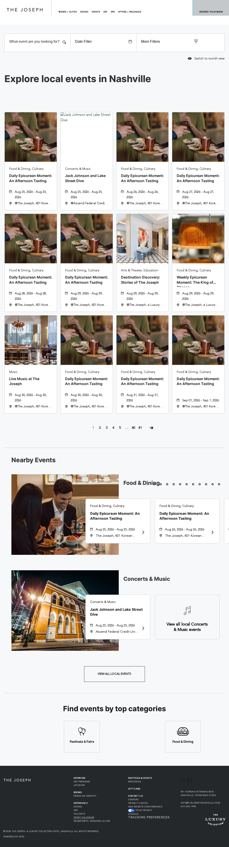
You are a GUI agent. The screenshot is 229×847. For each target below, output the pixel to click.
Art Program (82, 782)
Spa (76, 810)
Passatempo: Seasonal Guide (92, 821)
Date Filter (83, 41)
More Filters (150, 41)
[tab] (148, 484)
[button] (114, 674)
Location (79, 785)
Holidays (79, 814)
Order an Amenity (85, 796)
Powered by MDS (13, 837)
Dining (78, 807)
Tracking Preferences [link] (149, 817)
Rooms (78, 792)
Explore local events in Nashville (77, 78)
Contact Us (135, 796)
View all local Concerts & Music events (187, 627)
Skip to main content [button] (20, 3)
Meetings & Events (140, 778)
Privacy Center (138, 803)
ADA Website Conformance (145, 807)
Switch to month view (206, 58)
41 (140, 428)
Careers (133, 799)
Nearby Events (33, 460)
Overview (79, 778)
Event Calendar (84, 817)
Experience (81, 803)
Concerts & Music (146, 579)
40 (133, 428)
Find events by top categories (114, 708)
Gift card (134, 789)
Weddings (134, 782)
